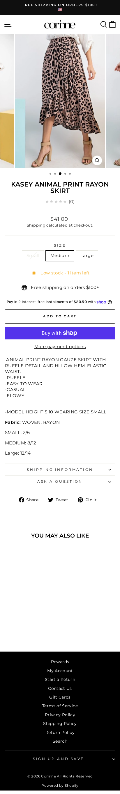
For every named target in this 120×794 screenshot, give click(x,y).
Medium (59, 255)
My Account (60, 670)
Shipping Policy (60, 723)
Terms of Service (60, 705)
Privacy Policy (60, 714)
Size (60, 245)
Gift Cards (60, 697)
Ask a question (59, 482)
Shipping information (60, 470)
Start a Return (60, 679)
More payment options (60, 346)
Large (86, 255)
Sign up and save (58, 759)
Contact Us (60, 688)
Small (33, 255)
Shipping (36, 225)
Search (60, 741)
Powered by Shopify (60, 785)
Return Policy (60, 732)
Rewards (60, 661)
